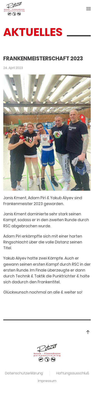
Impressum (47, 380)
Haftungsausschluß (72, 373)
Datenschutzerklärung (24, 373)
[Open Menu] (88, 8)
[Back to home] (14, 8)
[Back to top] (88, 332)
